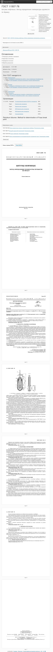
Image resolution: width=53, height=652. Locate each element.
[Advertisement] (13, 23)
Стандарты (11, 93)
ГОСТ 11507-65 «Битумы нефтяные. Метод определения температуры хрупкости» (26, 38)
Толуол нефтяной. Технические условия (19, 133)
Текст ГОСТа (19, 145)
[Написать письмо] (43, 651)
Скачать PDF (31, 33)
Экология (10, 84)
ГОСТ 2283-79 (6, 136)
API (41, 651)
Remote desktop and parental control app (31, 651)
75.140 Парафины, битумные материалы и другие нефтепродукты (24, 80)
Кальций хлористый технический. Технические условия (21, 130)
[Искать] (51, 2)
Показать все (5, 139)
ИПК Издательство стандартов (22, 109)
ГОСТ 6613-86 (6, 128)
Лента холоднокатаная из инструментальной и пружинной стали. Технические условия (29, 136)
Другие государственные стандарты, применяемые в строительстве (24, 94)
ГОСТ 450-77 (6, 130)
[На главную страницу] (2, 1)
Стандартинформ (19, 114)
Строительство (11, 91)
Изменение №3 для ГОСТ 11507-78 (11, 50)
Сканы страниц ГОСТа (8, 145)
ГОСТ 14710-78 (6, 133)
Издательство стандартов (21, 104)
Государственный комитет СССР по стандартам (26, 101)
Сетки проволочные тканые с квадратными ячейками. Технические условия (27, 128)
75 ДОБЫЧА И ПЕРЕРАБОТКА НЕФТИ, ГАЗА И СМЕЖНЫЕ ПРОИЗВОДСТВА (26, 79)
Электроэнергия (11, 77)
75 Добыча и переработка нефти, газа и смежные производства (24, 95)
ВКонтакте (20, 651)
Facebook (15, 651)
